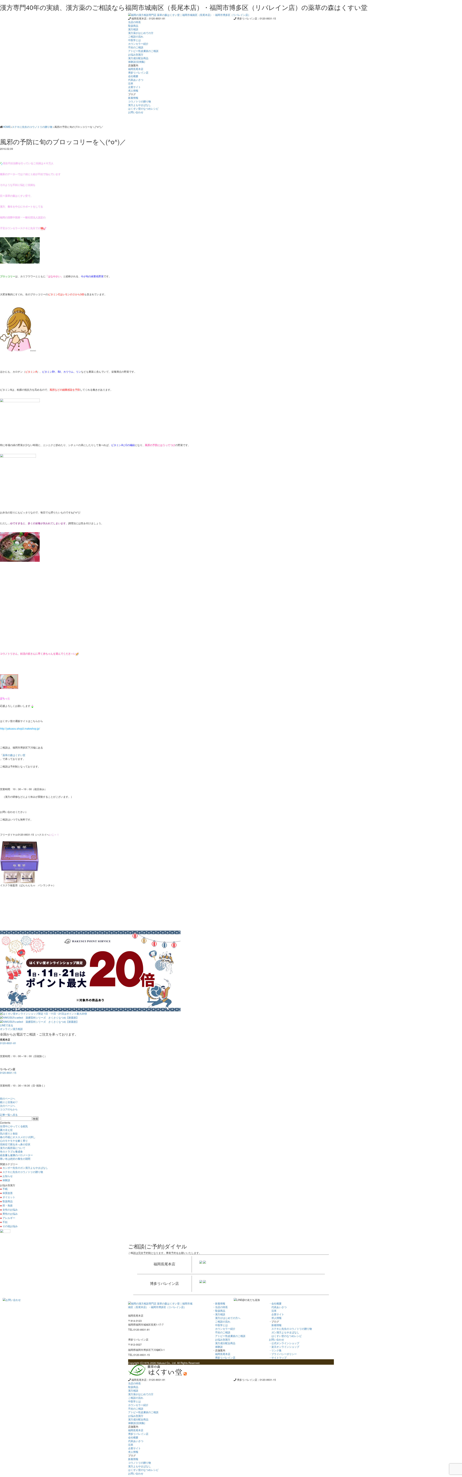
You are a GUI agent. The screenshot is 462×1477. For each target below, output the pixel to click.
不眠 (5, 1189)
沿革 (272, 1310)
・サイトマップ (278, 1357)
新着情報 (275, 1325)
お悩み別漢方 (221, 1339)
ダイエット (9, 1197)
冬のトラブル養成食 (11, 1151)
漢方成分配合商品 (224, 1343)
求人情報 (275, 1318)
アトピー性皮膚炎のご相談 (229, 1336)
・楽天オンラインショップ (284, 1346)
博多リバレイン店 (224, 1357)
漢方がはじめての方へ (226, 1318)
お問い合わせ (135, 112)
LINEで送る (6, 1025)
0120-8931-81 (8, 1043)
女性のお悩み (10, 1209)
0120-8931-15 (8, 1072)
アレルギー (9, 1218)
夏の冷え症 (6, 1130)
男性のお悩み (10, 1213)
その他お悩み (10, 1226)
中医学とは (220, 1325)
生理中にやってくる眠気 (14, 1126)
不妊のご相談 (221, 1332)
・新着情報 (219, 1303)
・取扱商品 (219, 1310)
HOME (6, 127)
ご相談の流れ (221, 1321)
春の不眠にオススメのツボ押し (17, 1137)
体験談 (6, 1180)
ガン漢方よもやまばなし (284, 1332)
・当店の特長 (220, 1307)
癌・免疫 (8, 1205)
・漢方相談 (219, 1314)
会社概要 (133, 76)
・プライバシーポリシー (283, 1354)
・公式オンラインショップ (284, 1343)
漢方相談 (133, 29)
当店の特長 (134, 22)
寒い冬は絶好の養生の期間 (15, 1158)
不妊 (5, 1222)
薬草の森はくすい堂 (14, 755)
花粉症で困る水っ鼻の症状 (15, 1144)
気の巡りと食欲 (9, 1133)
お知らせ (8, 1176)
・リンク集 (275, 1350)
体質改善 (8, 1193)
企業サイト (276, 1314)
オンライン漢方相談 (11, 1029)
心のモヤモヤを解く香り (14, 1140)
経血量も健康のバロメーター (16, 1155)
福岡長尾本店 (221, 1354)
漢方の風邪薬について (12, 1148)
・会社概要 (275, 1303)
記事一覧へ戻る (9, 1114)
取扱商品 (133, 25)
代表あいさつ (278, 1307)
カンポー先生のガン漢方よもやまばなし (25, 1167)
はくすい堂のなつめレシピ (285, 1336)
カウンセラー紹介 (224, 1328)
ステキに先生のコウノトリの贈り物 (32, 127)
